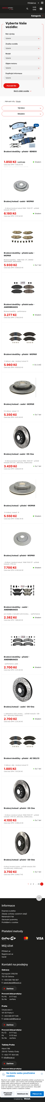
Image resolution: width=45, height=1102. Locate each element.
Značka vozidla (12, 44)
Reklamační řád (8, 917)
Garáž (4, 957)
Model (8, 54)
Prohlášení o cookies (10, 922)
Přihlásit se (32, 3)
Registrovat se (7, 954)
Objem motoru (11, 63)
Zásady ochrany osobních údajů (14, 914)
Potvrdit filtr (11, 86)
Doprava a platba (8, 911)
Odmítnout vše (22, 1094)
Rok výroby (10, 34)
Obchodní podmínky (10, 919)
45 (39, 884)
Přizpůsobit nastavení (8, 1094)
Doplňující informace (14, 73)
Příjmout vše (37, 1094)
